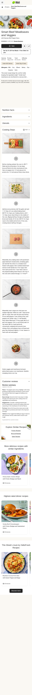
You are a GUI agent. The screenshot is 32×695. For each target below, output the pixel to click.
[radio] (2, 41)
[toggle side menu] (2, 2)
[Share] (29, 46)
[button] (16, 116)
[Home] (2, 7)
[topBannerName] (16, 13)
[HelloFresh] (16, 2)
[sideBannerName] (16, 95)
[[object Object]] (24, 46)
